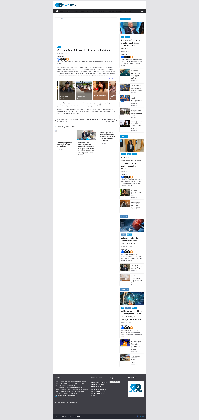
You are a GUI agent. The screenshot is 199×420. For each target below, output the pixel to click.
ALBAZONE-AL (64, 402)
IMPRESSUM (65, 399)
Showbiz (94, 11)
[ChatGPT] (64, 59)
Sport (76, 11)
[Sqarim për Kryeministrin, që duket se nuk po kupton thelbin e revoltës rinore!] (132, 145)
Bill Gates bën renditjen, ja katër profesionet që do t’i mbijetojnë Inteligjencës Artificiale (131, 315)
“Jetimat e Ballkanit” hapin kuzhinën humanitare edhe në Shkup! (136, 112)
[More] (67, 59)
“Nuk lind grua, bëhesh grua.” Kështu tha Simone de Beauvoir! (136, 193)
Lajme (68, 11)
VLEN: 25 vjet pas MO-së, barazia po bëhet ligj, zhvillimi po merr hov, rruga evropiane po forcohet (136, 125)
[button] (71, 11)
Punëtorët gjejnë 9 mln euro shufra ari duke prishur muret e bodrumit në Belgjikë (136, 88)
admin (66, 53)
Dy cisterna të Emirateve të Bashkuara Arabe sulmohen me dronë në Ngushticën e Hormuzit (136, 74)
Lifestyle (101, 11)
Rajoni (58, 46)
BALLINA (62, 11)
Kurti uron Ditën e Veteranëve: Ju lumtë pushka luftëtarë (136, 267)
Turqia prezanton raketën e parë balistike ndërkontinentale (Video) (135, 359)
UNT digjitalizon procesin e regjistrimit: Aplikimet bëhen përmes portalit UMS (136, 100)
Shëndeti (119, 11)
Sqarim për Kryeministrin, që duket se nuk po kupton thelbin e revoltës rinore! (131, 163)
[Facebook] (58, 59)
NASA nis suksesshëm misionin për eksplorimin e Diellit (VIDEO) (101, 120)
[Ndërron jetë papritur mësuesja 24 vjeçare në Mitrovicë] (64, 131)
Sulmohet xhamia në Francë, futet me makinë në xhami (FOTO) (70, 120)
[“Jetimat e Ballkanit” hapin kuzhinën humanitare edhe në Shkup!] (125, 113)
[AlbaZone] (57, 11)
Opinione (111, 11)
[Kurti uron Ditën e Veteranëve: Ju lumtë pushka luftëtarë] (125, 268)
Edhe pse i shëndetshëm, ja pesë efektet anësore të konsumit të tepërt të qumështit (136, 279)
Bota (123, 36)
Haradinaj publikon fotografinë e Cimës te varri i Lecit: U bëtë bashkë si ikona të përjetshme (107, 137)
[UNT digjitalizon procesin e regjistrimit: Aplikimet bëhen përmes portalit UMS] (125, 101)
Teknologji (127, 11)
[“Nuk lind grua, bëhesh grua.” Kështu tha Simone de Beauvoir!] (125, 194)
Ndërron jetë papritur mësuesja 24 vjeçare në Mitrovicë (64, 145)
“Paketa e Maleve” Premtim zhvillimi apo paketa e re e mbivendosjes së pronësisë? (136, 205)
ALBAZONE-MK (73, 402)
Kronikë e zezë (85, 11)
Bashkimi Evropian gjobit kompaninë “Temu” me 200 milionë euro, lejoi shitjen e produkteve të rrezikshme (136, 345)
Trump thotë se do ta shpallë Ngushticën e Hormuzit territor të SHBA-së (130, 44)
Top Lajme (128, 36)
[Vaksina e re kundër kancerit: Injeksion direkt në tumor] (132, 225)
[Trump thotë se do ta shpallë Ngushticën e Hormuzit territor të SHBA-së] (132, 28)
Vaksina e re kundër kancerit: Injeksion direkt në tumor (130, 241)
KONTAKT (57, 399)
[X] (61, 59)
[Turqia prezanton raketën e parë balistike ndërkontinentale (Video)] (125, 360)
